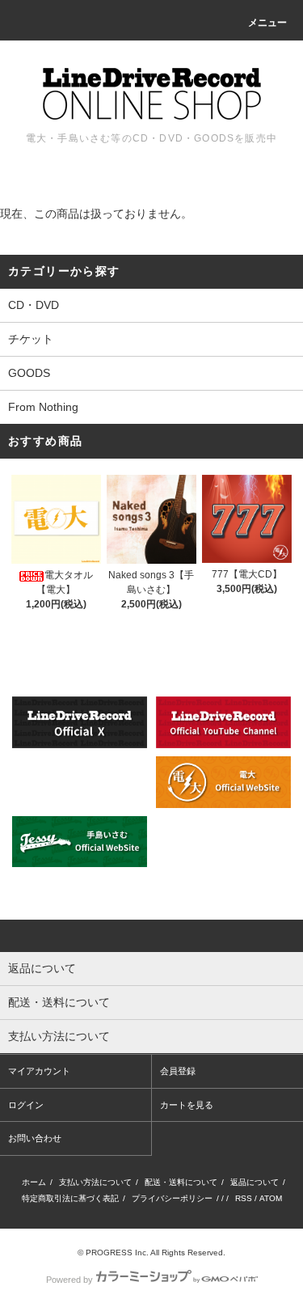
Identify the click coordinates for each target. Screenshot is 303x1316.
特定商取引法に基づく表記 (70, 1198)
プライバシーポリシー (172, 1198)
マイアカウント (39, 1071)
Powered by (69, 1279)
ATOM (270, 1198)
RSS (243, 1198)
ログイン (26, 1105)
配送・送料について (181, 1182)
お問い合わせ (34, 1138)
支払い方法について (95, 1182)
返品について (254, 1182)
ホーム (34, 1182)
